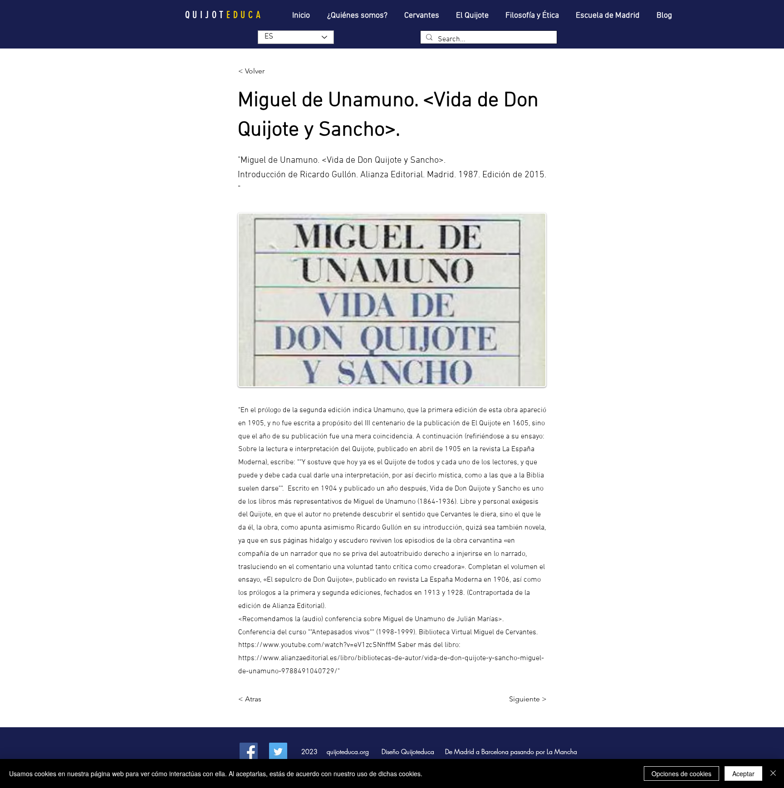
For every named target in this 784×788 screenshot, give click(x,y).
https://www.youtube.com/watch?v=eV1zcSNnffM (317, 645)
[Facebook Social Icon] (249, 752)
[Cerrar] (773, 773)
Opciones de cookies (681, 773)
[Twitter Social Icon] (278, 752)
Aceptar (743, 773)
